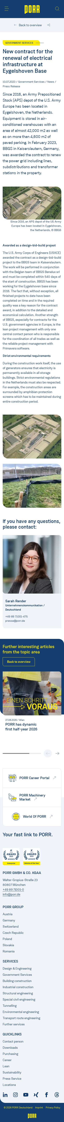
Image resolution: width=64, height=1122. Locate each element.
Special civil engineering (19, 999)
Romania (9, 951)
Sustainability (12, 1072)
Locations (9, 1085)
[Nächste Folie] (57, 753)
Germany (9, 920)
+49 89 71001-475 (16, 616)
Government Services (17, 975)
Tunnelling (10, 1006)
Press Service (12, 1079)
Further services (14, 1024)
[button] (7, 9)
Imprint (39, 1107)
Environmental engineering (21, 1012)
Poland (7, 939)
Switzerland (11, 927)
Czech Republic (13, 933)
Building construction (17, 981)
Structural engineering (18, 993)
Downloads (10, 1048)
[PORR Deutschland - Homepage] (32, 9)
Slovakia (8, 945)
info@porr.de (11, 894)
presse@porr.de (15, 620)
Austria (7, 914)
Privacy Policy (53, 1107)
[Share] (48, 25)
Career (7, 1060)
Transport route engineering (21, 1018)
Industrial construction (18, 987)
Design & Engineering (17, 968)
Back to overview (30, 25)
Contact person (13, 1041)
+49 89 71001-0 (13, 890)
